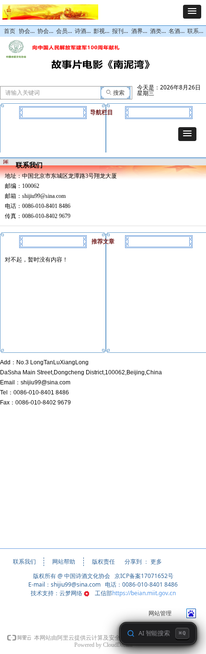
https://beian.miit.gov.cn (144, 593)
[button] (192, 12)
